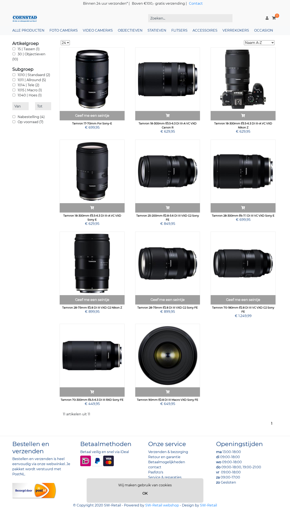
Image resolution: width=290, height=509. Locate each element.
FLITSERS (179, 30)
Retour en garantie (164, 457)
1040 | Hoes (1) (30, 95)
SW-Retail (208, 505)
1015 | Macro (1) (30, 90)
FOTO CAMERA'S (63, 30)
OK (145, 493)
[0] (274, 18)
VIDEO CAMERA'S (98, 30)
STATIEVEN (157, 30)
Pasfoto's (155, 472)
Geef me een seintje (92, 116)
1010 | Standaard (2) (34, 75)
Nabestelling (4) (31, 117)
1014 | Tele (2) (28, 85)
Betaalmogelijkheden (166, 462)
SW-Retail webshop (162, 505)
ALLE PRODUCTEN (28, 30)
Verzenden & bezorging (168, 452)
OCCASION (263, 30)
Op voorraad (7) (30, 122)
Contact (196, 3)
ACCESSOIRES (205, 30)
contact (154, 467)
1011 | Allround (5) (32, 80)
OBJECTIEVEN (130, 30)
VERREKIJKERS (235, 30)
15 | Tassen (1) (28, 49)
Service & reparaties (165, 477)
